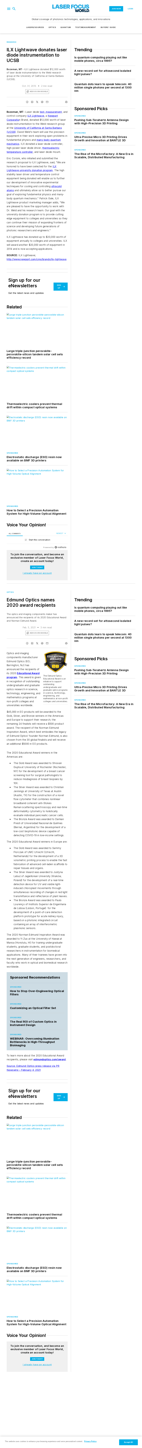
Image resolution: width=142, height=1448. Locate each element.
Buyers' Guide (108, 27)
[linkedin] (32, 102)
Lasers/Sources (35, 27)
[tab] (15, 533)
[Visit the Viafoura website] (60, 547)
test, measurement (51, 111)
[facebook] (27, 102)
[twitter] (37, 102)
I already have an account (37, 573)
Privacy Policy (90, 1441)
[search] (14, 9)
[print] (66, 102)
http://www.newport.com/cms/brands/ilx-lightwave (37, 259)
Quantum (65, 27)
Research (11, 42)
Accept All (128, 1442)
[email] (47, 102)
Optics (52, 27)
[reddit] (42, 102)
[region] (37, 540)
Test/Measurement (85, 27)
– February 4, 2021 (30, 1070)
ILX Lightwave (35, 115)
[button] (9, 9)
